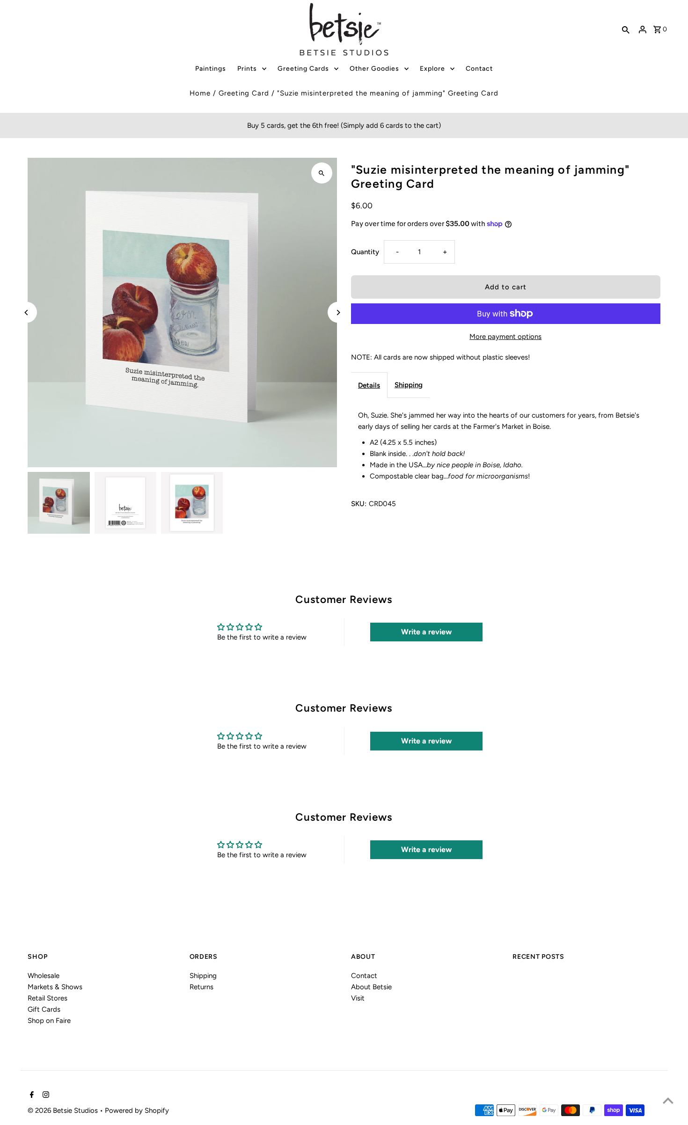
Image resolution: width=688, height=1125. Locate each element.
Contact (364, 975)
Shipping (409, 385)
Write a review (426, 631)
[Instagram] (44, 1095)
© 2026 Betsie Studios (64, 1110)
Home (200, 93)
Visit (358, 998)
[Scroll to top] (668, 1100)
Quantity (365, 252)
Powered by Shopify (137, 1110)
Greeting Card (244, 93)
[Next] (338, 312)
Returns (201, 987)
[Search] (626, 29)
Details (369, 385)
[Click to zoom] (321, 173)
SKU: (358, 504)
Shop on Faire (49, 1020)
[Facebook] (31, 1095)
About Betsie (371, 987)
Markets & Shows (55, 987)
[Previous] (26, 312)
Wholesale (43, 975)
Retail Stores (47, 998)
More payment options (505, 336)
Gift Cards (44, 1009)
